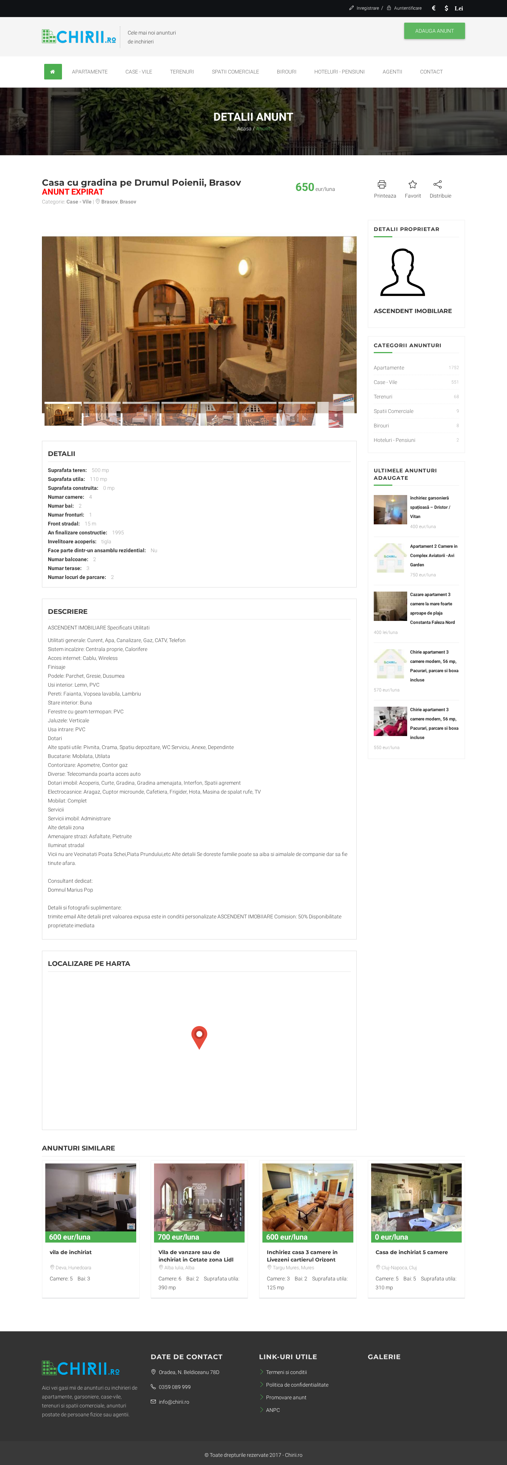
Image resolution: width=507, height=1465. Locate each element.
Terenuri (182, 72)
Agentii (392, 72)
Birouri (287, 72)
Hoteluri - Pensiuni (339, 72)
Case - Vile (138, 72)
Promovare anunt (286, 1397)
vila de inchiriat (71, 1252)
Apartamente (90, 72)
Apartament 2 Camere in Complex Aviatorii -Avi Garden (434, 555)
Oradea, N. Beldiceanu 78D (188, 1372)
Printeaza (385, 196)
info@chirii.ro (173, 1402)
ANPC (273, 1410)
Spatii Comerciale (235, 72)
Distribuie (440, 196)
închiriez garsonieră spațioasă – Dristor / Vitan (430, 507)
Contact (431, 72)
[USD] (446, 8)
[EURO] (433, 8)
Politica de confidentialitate (297, 1385)
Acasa (244, 128)
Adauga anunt (434, 31)
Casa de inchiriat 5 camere (412, 1252)
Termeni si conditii (286, 1372)
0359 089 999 (174, 1387)
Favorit (413, 196)
